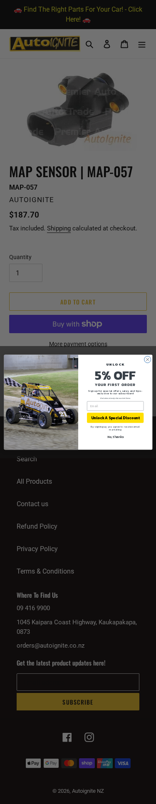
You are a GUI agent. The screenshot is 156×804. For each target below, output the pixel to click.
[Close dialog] (147, 359)
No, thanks (115, 436)
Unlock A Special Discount (115, 418)
